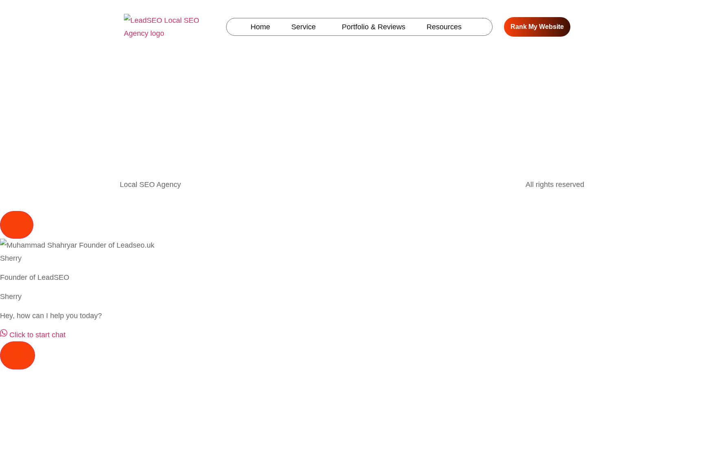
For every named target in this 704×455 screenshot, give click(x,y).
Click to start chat (36, 335)
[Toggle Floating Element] (17, 355)
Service (303, 27)
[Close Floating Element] (16, 225)
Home (260, 27)
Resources (444, 27)
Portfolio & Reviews (373, 27)
